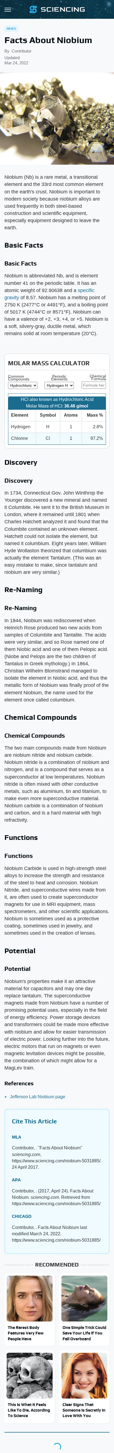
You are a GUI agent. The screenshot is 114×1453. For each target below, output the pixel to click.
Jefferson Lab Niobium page (37, 1096)
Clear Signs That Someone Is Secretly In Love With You (84, 1410)
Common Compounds (18, 377)
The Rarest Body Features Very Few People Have (25, 1333)
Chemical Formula (98, 377)
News (11, 28)
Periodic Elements (59, 377)
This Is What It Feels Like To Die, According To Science (29, 1410)
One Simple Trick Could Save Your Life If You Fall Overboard (84, 1333)
